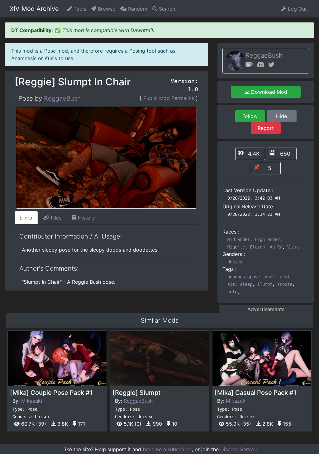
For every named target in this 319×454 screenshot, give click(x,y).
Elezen (257, 246)
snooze (284, 284)
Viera (293, 246)
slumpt (264, 284)
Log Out (296, 9)
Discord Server (237, 449)
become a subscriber (167, 449)
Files (55, 218)
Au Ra (276, 246)
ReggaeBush (62, 98)
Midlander (238, 239)
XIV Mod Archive (34, 8)
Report (266, 128)
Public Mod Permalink (168, 98)
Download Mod (268, 92)
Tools (79, 9)
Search (166, 9)
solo (232, 291)
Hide (281, 116)
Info (27, 218)
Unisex (234, 261)
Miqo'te (236, 246)
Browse (105, 9)
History (85, 218)
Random (136, 9)
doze (270, 276)
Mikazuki (31, 401)
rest (285, 276)
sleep (246, 284)
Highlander (267, 239)
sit (231, 284)
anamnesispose (243, 276)
